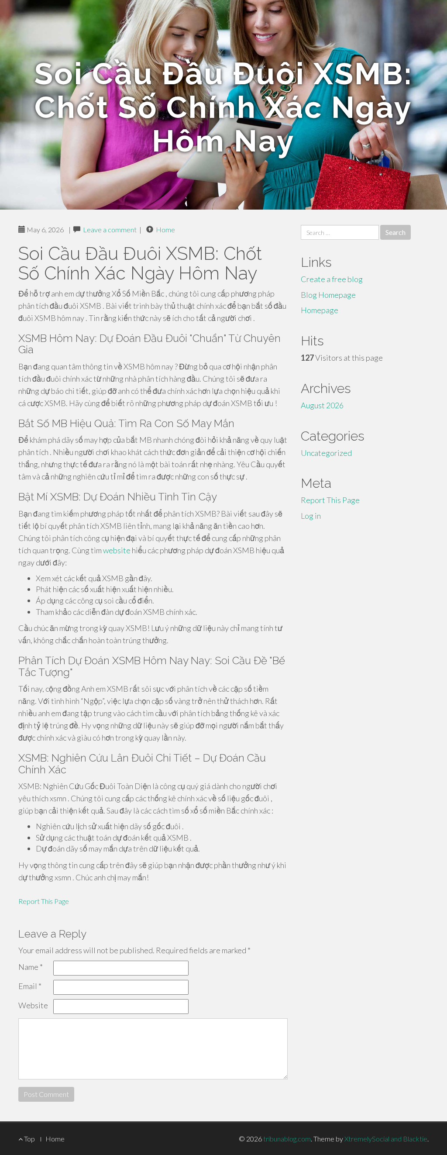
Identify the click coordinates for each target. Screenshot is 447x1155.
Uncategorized (326, 453)
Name (30, 967)
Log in (311, 516)
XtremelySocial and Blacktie (385, 1138)
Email (29, 986)
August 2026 (322, 405)
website (117, 550)
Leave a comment (110, 229)
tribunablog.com (287, 1138)
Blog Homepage (328, 295)
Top (29, 1138)
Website (33, 1005)
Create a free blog (332, 279)
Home (165, 229)
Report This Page (43, 901)
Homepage (319, 310)
